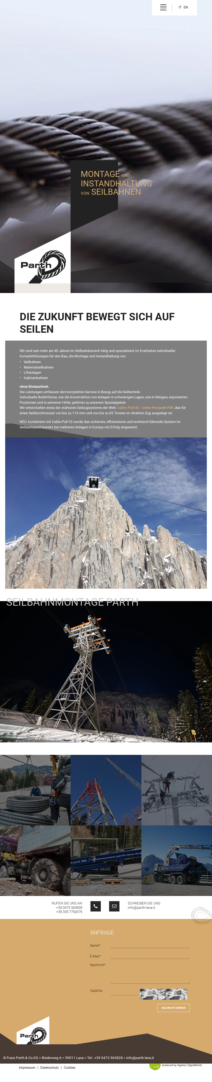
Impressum (27, 1068)
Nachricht (98, 965)
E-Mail (95, 956)
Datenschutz (49, 1068)
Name (95, 946)
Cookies (69, 1068)
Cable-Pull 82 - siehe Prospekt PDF (145, 408)
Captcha (96, 991)
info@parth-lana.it (141, 907)
